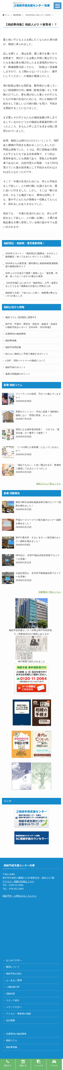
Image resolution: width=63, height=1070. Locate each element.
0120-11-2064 (16, 885)
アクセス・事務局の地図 (18, 1013)
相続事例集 (11, 340)
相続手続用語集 (13, 347)
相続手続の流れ (14, 973)
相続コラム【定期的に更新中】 (21, 317)
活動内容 (10, 993)
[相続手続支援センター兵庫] (31, 5)
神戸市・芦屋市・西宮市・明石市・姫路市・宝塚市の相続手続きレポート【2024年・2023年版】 (31, 325)
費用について (13, 967)
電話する (7, 1065)
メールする (38, 1065)
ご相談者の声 (13, 987)
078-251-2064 (16, 888)
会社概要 (10, 1020)
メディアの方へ (14, 1007)
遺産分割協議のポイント (17, 374)
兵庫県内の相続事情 (15, 333)
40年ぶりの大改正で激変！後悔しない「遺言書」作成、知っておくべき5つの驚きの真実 (31, 275)
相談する (23, 1065)
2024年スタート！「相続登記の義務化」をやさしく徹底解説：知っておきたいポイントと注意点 (31, 255)
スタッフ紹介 (13, 1000)
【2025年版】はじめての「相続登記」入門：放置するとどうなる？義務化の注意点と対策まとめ (31, 284)
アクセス (54, 1065)
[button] (5, 5)
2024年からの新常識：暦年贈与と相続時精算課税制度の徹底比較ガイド (31, 265)
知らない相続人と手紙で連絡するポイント (26, 354)
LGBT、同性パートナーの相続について (25, 360)
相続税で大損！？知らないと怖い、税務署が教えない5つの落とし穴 (31, 294)
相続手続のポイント (15, 367)
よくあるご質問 (14, 980)
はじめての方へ (14, 960)
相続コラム (11, 1040)
